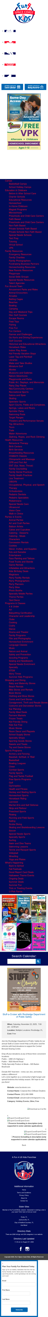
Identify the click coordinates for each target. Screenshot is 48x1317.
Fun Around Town (13, 286)
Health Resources (14, 439)
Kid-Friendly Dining (18, 721)
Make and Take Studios (20, 363)
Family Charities (17, 257)
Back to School (16, 865)
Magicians (14, 574)
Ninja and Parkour (18, 808)
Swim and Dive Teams (20, 843)
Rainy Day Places (17, 385)
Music (12, 648)
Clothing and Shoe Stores (21, 696)
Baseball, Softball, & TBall (21, 756)
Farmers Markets (17, 715)
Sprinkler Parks (16, 411)
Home (24, 1190)
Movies (12, 369)
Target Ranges (16, 417)
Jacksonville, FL (24, 1220)
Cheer (12, 766)
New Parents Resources (21, 270)
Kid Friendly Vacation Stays (22, 353)
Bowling (13, 305)
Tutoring (13, 241)
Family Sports (16, 772)
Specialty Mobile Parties (21, 593)
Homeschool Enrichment (21, 641)
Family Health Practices (20, 475)
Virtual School (16, 244)
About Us (24, 1198)
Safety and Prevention (20, 654)
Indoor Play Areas (18, 350)
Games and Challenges (20, 334)
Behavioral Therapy (18, 443)
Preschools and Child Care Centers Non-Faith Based (26, 223)
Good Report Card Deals (21, 872)
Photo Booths (15, 590)
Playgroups (14, 273)
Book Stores (15, 692)
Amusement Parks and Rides (23, 289)
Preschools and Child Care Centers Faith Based (26, 217)
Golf (11, 782)
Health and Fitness (18, 788)
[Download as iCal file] (36, 1109)
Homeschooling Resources (22, 267)
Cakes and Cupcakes (19, 529)
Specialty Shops (17, 737)
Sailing (12, 820)
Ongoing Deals (16, 878)
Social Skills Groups (19, 276)
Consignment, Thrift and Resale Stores (28, 702)
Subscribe (19, 1310)
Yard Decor (14, 600)
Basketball (14, 760)
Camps (8, 180)
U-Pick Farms (15, 891)
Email (4, 1281)
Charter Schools (17, 196)
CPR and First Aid (18, 462)
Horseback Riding (17, 798)
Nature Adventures (18, 375)
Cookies (13, 545)
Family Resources (14, 251)
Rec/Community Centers (21, 388)
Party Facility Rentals (19, 577)
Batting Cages (16, 299)
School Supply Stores (19, 734)
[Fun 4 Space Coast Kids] (24, 12)
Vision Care (14, 510)
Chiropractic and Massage (22, 459)
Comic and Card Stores (20, 699)
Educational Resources (20, 199)
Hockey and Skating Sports (22, 792)
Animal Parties (16, 519)
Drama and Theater (18, 632)
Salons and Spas (17, 395)
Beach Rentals (16, 686)
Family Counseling (18, 468)
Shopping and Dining (15, 680)
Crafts (12, 625)
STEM (12, 670)
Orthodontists (15, 491)
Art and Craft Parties (19, 523)
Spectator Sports (17, 401)
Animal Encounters (18, 292)
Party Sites (14, 587)
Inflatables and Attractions (22, 568)
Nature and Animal (18, 651)
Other (32, 1101)
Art (10, 609)
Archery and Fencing (19, 753)
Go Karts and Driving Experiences (26, 337)
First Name (6, 1290)
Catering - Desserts (18, 532)
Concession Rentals (19, 542)
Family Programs (17, 635)
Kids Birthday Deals (18, 571)
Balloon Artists (16, 526)
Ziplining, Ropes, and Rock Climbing (27, 436)
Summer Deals (16, 881)
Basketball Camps (18, 183)
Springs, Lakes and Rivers (22, 407)
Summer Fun (15, 885)
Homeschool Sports (18, 795)
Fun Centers (15, 331)
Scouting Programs (18, 657)
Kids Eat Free (15, 724)
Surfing (12, 840)
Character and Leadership (22, 616)
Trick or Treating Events (20, 888)
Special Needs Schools (20, 235)
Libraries (13, 359)
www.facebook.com (22, 1087)
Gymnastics (15, 785)
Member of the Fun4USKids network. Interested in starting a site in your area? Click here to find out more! (24, 1211)
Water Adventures (18, 433)
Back (24, 1145)
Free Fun (13, 327)
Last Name (5, 1299)
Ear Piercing (15, 708)
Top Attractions (16, 424)
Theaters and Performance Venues (26, 420)
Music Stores (15, 728)
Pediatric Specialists (19, 497)
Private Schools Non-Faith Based (25, 231)
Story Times (15, 673)
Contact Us (24, 1201)
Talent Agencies (17, 283)
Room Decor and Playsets (22, 731)
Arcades (13, 295)
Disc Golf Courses (18, 315)
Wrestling (13, 856)
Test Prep (13, 238)
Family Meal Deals (18, 712)
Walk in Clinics (16, 513)
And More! (24, 1225)
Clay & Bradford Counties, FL (24, 1222)
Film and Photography (20, 638)
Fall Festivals (15, 869)
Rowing (12, 814)
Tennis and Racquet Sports (22, 849)
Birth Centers (15, 446)
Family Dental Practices (20, 471)
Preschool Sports (17, 811)
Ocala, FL (24, 1217)
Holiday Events (22, 1101)
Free (37, 1101)
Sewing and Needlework (21, 660)
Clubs (12, 619)
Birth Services (16, 449)
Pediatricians (15, 500)
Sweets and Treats (18, 744)
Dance (12, 628)
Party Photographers (19, 580)
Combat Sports (16, 769)
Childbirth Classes (18, 455)
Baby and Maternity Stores (22, 683)
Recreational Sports (19, 391)
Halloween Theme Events (21, 875)
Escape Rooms (16, 318)
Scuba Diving (15, 824)
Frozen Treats (16, 718)
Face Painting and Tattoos (21, 558)
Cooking (13, 622)
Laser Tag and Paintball (20, 356)
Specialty (13, 667)
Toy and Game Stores (20, 747)
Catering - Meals (17, 535)
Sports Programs (13, 750)
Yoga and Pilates (17, 859)
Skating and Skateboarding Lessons (27, 827)
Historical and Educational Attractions (27, 343)
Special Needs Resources (21, 279)
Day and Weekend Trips (20, 311)
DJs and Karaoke (17, 552)
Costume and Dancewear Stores (25, 705)
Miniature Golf (16, 366)
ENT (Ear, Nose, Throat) (21, 465)
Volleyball (13, 852)
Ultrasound (14, 507)
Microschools (15, 212)
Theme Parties (16, 596)
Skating (12, 398)
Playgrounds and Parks (20, 379)
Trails (11, 430)
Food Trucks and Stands (21, 561)
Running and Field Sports (21, 817)
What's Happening (14, 862)
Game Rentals (16, 564)
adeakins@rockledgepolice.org (32, 1098)
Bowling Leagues (17, 763)
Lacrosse (13, 801)
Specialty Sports (17, 836)
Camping (13, 308)
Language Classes (18, 644)
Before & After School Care (22, 193)
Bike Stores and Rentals (21, 689)
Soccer (12, 830)
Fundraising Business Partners (24, 263)
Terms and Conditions (24, 1192)
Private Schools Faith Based (23, 228)
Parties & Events (13, 516)
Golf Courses (15, 340)
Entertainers (15, 555)
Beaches (13, 302)
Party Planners (16, 584)
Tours (11, 427)
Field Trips (14, 321)
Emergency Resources (20, 254)
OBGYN (13, 481)
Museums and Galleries (20, 372)
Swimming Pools (17, 414)
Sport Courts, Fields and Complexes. (27, 404)
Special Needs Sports (19, 833)
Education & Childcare (16, 190)
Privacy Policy (24, 1195)
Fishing (12, 324)
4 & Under (14, 606)
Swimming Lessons (18, 846)
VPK (11, 247)
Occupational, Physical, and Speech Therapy (27, 486)
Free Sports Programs (20, 779)
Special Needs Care (19, 504)
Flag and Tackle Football (21, 776)
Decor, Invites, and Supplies (23, 548)
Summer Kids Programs (21, 676)
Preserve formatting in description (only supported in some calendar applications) (24, 1124)
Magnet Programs (18, 209)
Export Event (24, 1118)
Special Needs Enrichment (22, 664)
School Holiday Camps (20, 187)
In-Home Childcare (18, 206)
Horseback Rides (17, 347)
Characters (14, 539)
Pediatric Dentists (17, 494)
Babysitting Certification (20, 612)
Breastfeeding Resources (21, 452)
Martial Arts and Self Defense (23, 805)
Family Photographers (20, 260)
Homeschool (15, 203)
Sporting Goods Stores (20, 740)
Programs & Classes (15, 603)
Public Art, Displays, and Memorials (26, 382)
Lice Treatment (16, 478)
